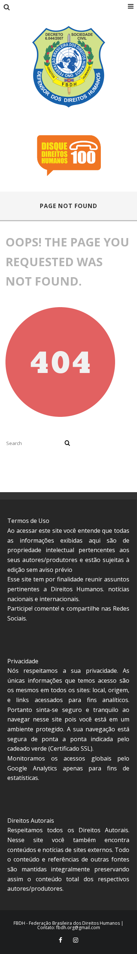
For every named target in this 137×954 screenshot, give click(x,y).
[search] (67, 443)
